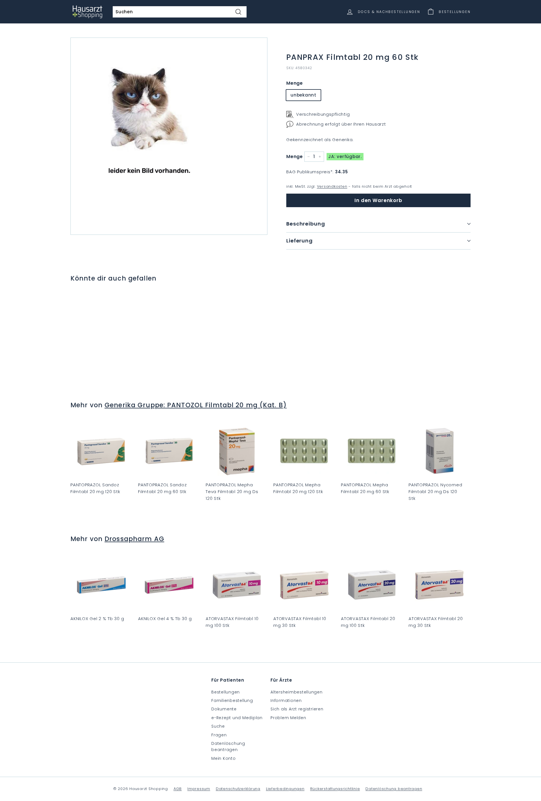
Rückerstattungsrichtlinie (335, 788)
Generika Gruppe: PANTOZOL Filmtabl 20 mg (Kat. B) (196, 405)
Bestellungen (225, 692)
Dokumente (224, 709)
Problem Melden (288, 718)
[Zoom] (169, 136)
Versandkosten (332, 186)
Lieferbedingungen (285, 788)
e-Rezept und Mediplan (237, 718)
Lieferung (299, 240)
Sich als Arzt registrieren (296, 709)
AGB (178, 788)
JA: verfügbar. (345, 156)
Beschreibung (305, 223)
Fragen (219, 735)
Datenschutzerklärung (238, 788)
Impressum (198, 788)
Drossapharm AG (134, 538)
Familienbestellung (232, 700)
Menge (294, 83)
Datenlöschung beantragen (228, 746)
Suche (218, 726)
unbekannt (303, 95)
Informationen (286, 700)
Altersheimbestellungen (296, 692)
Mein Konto (223, 758)
